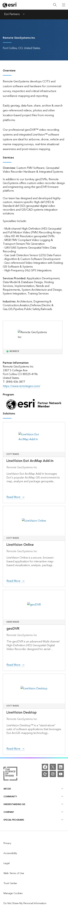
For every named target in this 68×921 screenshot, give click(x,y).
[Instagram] (53, 774)
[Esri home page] (9, 5)
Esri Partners (12, 14)
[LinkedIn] (61, 767)
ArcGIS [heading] (7, 789)
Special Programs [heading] (13, 820)
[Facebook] (45, 767)
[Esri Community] (45, 774)
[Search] (54, 5)
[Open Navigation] (63, 5)
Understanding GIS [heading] (14, 804)
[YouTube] (61, 774)
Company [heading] (8, 812)
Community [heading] (10, 796)
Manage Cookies (13, 893)
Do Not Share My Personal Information (24, 903)
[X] (53, 767)
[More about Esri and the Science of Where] (10, 774)
